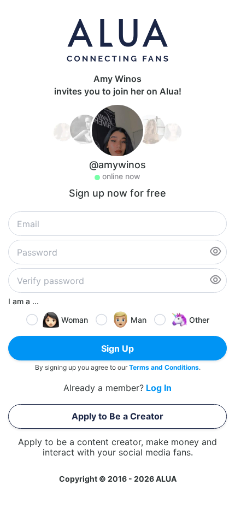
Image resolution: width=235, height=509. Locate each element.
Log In (159, 388)
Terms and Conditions (164, 367)
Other (199, 319)
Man (138, 319)
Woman (74, 319)
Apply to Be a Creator (117, 416)
